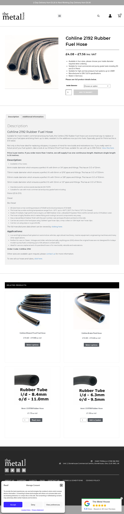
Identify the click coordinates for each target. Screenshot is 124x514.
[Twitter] (12, 470)
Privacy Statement (38, 510)
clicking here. (57, 227)
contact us (50, 254)
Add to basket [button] (95, 420)
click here (38, 259)
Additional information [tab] (33, 117)
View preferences (53, 504)
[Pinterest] (24, 470)
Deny (33, 504)
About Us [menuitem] (9, 480)
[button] (61, 485)
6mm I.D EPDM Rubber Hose (91, 408)
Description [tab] (13, 117)
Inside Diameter (71, 85)
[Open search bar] (98, 16)
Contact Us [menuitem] (54, 480)
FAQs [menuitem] (42, 480)
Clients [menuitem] (33, 480)
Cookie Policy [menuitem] (93, 480)
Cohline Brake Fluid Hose (91, 333)
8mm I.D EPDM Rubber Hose (32, 408)
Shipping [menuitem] (21, 480)
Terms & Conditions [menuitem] (73, 480)
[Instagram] (18, 470)
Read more (36, 420)
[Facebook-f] (7, 470)
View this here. (108, 148)
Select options (33, 345)
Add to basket (86, 92)
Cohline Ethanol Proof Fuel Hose (32, 333)
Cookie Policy (26, 510)
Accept (13, 504)
